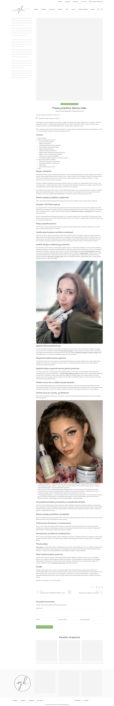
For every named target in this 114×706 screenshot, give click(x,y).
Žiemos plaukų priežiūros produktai (46, 159)
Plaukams (43, 9)
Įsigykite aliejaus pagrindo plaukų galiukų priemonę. (52, 152)
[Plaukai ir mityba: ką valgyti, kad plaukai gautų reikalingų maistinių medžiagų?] (69, 650)
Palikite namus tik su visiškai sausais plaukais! (50, 154)
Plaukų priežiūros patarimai (69, 104)
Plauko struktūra (42, 138)
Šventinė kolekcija (83, 9)
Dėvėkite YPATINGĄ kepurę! (46, 142)
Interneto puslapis (85, 619)
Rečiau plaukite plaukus (45, 143)
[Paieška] (102, 9)
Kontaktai (59, 1)
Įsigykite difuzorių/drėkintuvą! (46, 149)
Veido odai (52, 9)
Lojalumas (67, 1)
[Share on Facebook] (93, 587)
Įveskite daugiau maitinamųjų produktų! (49, 147)
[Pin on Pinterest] (96, 587)
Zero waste (83, 1)
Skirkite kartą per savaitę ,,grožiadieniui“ (49, 156)
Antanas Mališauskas (65, 111)
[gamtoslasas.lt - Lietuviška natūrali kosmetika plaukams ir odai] (20, 9)
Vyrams (73, 9)
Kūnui (67, 9)
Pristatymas (78, 700)
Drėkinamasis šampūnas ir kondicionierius (49, 161)
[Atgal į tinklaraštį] (69, 592)
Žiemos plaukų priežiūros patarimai (46, 140)
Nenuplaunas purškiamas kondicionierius (49, 163)
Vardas (38, 619)
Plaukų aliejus (42, 165)
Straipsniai (75, 1)
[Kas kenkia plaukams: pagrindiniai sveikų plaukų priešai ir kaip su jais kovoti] (92, 650)
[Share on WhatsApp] (102, 587)
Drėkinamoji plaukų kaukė (58, 563)
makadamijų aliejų (77, 498)
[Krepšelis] (98, 9)
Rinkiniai (36, 9)
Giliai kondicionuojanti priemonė (47, 167)
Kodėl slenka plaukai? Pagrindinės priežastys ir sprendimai (54, 663)
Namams (60, 9)
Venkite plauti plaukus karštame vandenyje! (50, 145)
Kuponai (93, 9)
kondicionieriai (88, 211)
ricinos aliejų (68, 496)
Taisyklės (86, 700)
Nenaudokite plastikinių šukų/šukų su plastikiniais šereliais (53, 158)
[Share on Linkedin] (99, 587)
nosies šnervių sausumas (66, 350)
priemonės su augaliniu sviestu (55, 256)
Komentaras (39, 608)
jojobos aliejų (52, 498)
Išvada (39, 168)
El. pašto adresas (62, 619)
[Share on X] (91, 587)
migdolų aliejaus (83, 253)
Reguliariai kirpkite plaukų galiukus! (48, 150)
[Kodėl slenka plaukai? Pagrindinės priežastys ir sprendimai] (46, 650)
